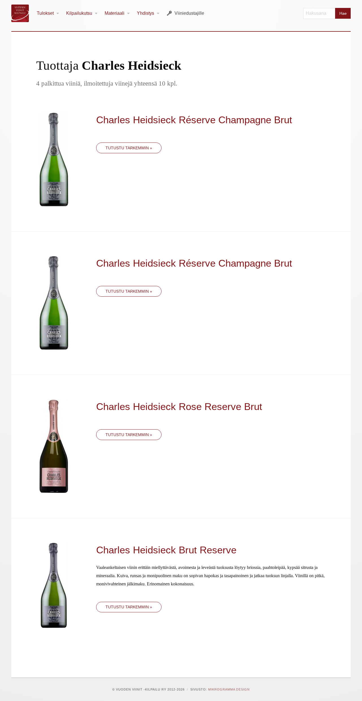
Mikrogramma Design (229, 689)
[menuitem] (48, 13)
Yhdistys (145, 13)
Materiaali (114, 13)
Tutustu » (128, 148)
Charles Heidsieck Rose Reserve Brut (179, 406)
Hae (343, 13)
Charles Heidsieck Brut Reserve (166, 549)
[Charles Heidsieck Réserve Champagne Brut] (54, 159)
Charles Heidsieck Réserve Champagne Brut (194, 119)
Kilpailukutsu (79, 13)
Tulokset (45, 13)
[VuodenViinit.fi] (22, 13)
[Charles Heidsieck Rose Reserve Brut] (53, 445)
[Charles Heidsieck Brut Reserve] (54, 585)
